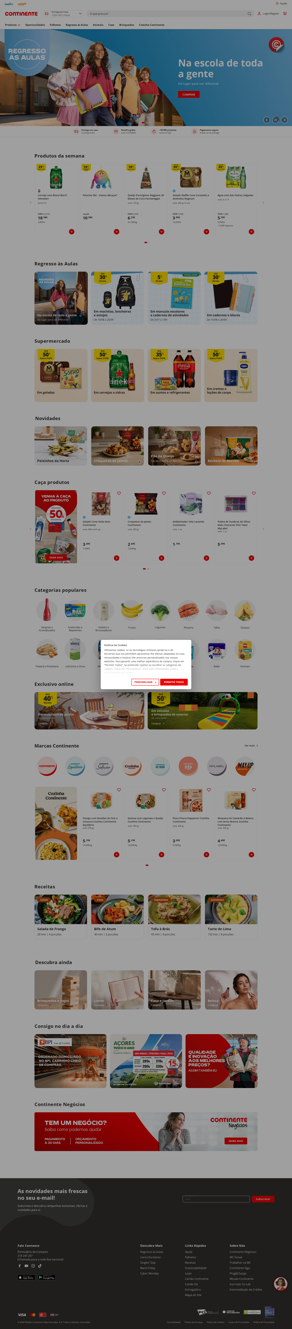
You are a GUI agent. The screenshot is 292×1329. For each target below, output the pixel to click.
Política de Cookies (122, 672)
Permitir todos (174, 682)
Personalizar (143, 682)
